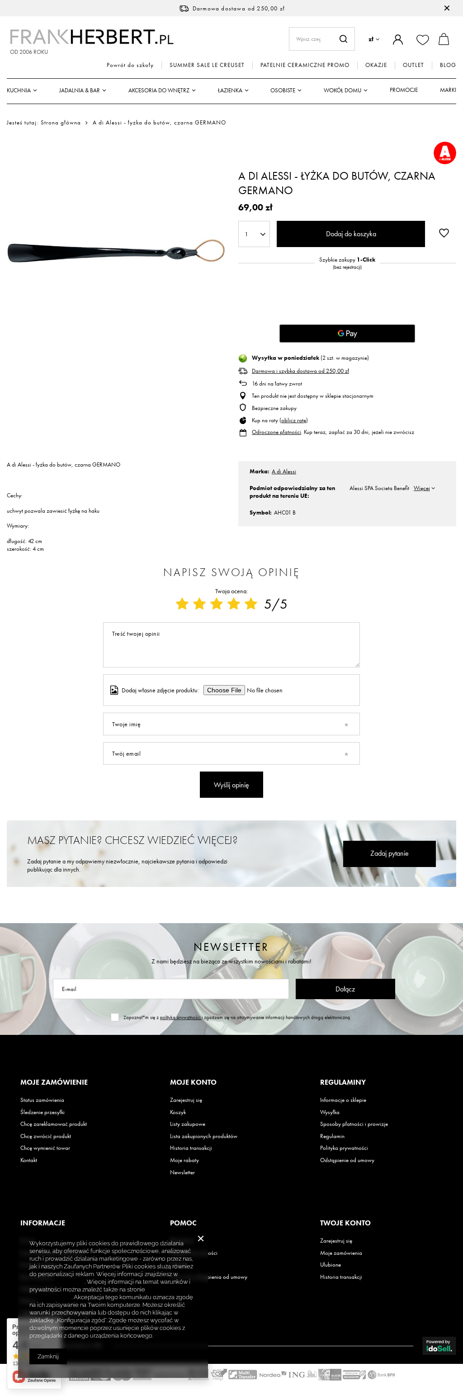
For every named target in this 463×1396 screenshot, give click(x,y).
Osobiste (282, 90)
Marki (448, 90)
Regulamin (332, 1136)
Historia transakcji (191, 1148)
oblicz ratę (293, 420)
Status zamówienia (42, 1100)
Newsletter (231, 946)
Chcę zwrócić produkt (45, 1136)
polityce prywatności (57, 1281)
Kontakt (28, 1160)
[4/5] (233, 604)
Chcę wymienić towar (45, 1148)
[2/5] (199, 604)
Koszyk (178, 1112)
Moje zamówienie (54, 1082)
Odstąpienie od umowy (347, 1160)
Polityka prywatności (344, 1148)
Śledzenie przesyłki (42, 1112)
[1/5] (182, 604)
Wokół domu (342, 90)
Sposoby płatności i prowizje (354, 1124)
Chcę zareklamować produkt (53, 1124)
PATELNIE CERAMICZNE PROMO (305, 65)
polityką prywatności (181, 1017)
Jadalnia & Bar (79, 90)
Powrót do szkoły (130, 65)
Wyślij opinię (231, 785)
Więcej (422, 488)
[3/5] (216, 604)
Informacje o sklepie (343, 1100)
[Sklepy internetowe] (439, 1346)
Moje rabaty (184, 1160)
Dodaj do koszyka (351, 233)
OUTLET (413, 65)
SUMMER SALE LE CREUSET (207, 65)
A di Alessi (284, 471)
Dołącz (345, 989)
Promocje (404, 90)
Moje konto (193, 1082)
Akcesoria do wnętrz (158, 90)
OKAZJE (376, 65)
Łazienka (230, 90)
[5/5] (251, 604)
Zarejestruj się (186, 1100)
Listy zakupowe (187, 1124)
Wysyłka (330, 1112)
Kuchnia (19, 90)
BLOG (448, 65)
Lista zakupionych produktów (203, 1136)
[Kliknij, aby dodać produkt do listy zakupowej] (444, 233)
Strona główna (61, 122)
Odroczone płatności (276, 432)
